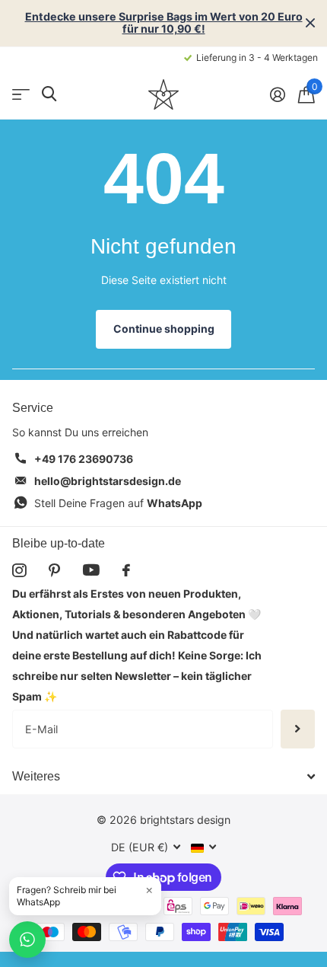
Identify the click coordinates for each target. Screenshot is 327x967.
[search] (49, 94)
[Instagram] (19, 570)
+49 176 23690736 (83, 458)
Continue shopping (163, 328)
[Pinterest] (54, 570)
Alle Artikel (21, 94)
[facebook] (126, 570)
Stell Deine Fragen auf (118, 502)
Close (310, 23)
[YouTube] (91, 570)
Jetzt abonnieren (298, 729)
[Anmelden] (277, 94)
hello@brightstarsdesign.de (107, 480)
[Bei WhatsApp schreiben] (27, 939)
